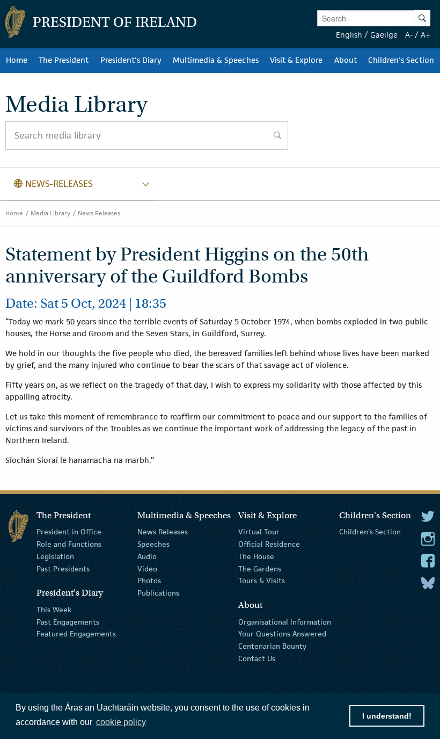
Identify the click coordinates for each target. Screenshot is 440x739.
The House (256, 556)
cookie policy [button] (121, 722)
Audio (147, 556)
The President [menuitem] (64, 60)
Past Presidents (63, 568)
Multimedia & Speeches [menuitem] (216, 60)
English (349, 35)
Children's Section (370, 532)
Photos (149, 580)
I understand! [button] (387, 716)
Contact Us (256, 658)
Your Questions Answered (282, 634)
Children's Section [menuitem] (401, 60)
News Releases (99, 213)
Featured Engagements (76, 634)
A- (409, 35)
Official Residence (269, 544)
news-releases (53, 184)
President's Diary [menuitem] (131, 60)
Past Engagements (67, 621)
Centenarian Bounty (272, 646)
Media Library (50, 213)
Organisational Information (284, 621)
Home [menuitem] (16, 60)
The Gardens (259, 568)
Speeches (153, 544)
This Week (53, 609)
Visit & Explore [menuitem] (296, 60)
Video (147, 568)
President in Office (68, 532)
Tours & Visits (261, 580)
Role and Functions (68, 544)
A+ (425, 35)
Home (14, 213)
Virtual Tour (259, 532)
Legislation (55, 556)
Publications (158, 593)
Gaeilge (384, 35)
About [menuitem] (345, 60)
